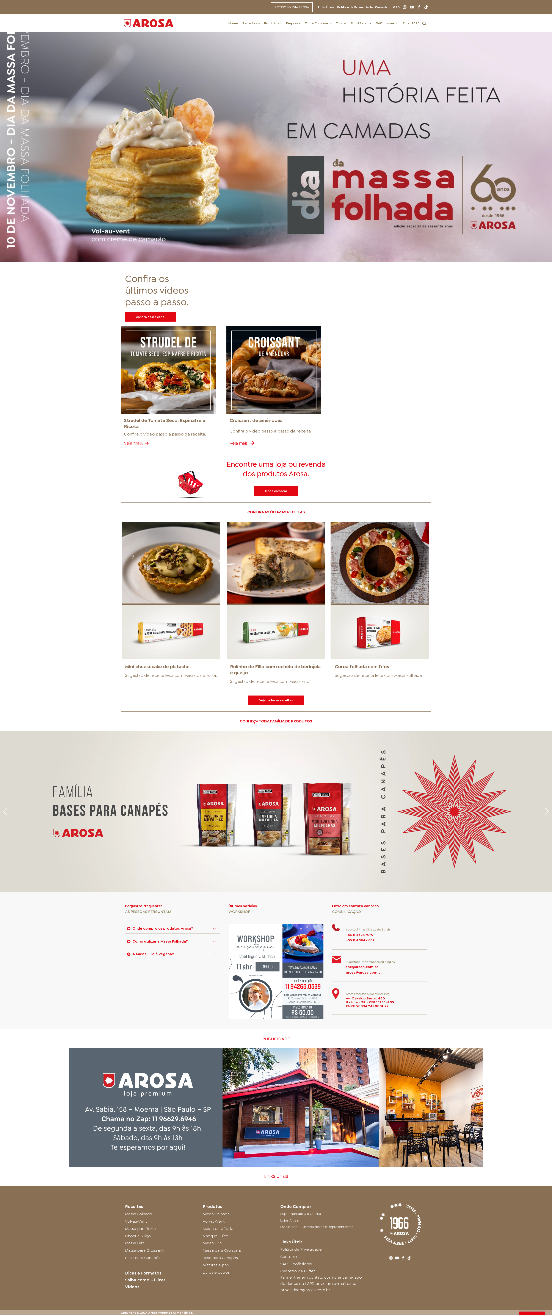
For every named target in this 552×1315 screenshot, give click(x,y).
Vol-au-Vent (136, 1221)
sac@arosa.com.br (362, 967)
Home (233, 23)
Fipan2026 (411, 23)
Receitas (249, 23)
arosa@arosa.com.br (364, 972)
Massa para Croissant (144, 1250)
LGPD (396, 7)
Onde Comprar (316, 23)
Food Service (361, 23)
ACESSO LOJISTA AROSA (292, 7)
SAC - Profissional (296, 1264)
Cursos (341, 23)
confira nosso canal (150, 317)
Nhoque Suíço (138, 1236)
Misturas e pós (216, 1265)
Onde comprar (276, 491)
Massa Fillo (299, 681)
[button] (424, 23)
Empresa (293, 23)
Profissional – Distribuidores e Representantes (316, 1227)
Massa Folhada (408, 675)
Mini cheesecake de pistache (157, 666)
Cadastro (382, 7)
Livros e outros (216, 1272)
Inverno (392, 23)
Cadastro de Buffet (297, 1271)
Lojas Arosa (289, 1220)
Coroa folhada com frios (362, 666)
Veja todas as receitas (276, 700)
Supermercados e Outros (300, 1213)
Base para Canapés (142, 1257)
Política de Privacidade (355, 7)
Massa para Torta (200, 675)
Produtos (271, 23)
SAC (379, 23)
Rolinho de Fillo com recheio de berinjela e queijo (275, 669)
